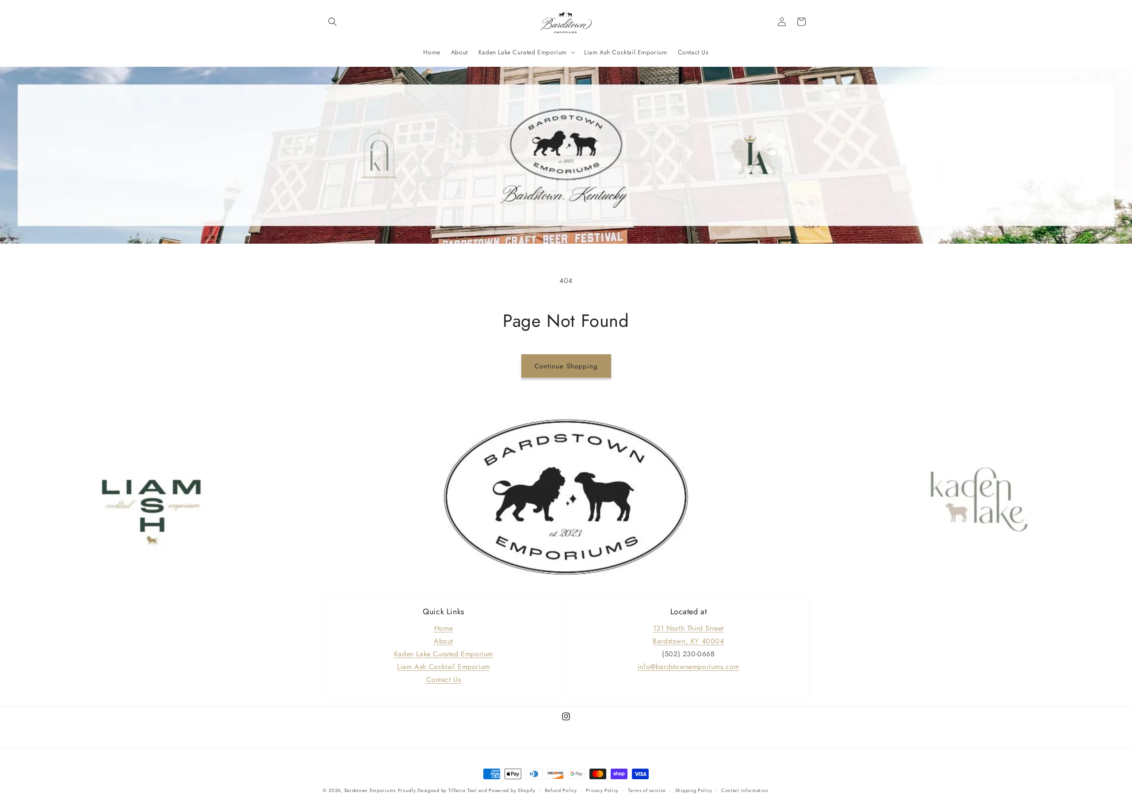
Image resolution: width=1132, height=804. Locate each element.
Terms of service (647, 790)
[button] (332, 21)
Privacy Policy (602, 790)
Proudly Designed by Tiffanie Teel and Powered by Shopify (466, 790)
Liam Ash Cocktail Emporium (443, 667)
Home (443, 628)
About (443, 641)
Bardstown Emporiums (370, 790)
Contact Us (443, 679)
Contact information (744, 790)
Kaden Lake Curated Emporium (443, 654)
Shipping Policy (693, 790)
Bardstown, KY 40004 (688, 641)
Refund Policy (561, 790)
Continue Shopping (566, 366)
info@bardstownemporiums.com (688, 667)
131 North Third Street (688, 628)
